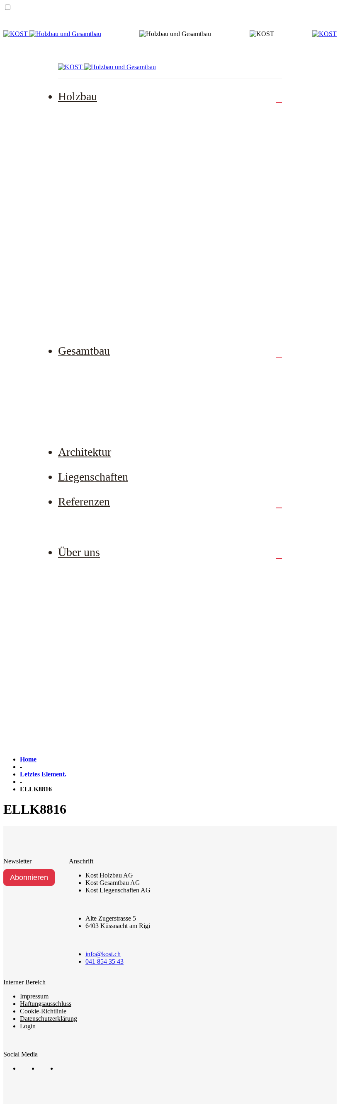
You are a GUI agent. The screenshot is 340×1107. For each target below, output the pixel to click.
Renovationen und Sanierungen (122, 167)
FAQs (83, 294)
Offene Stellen (96, 597)
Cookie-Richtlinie (43, 1011)
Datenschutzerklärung (48, 1018)
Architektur (84, 451)
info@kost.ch (103, 953)
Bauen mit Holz (98, 269)
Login (28, 1026)
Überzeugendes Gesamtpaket (118, 421)
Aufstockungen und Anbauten (119, 142)
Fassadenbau (94, 193)
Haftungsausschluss (45, 1003)
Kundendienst (95, 243)
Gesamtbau (84, 350)
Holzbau (77, 96)
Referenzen (84, 501)
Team (83, 572)
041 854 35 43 (104, 961)
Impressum (34, 996)
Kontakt (87, 724)
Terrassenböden (98, 218)
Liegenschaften (93, 476)
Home (28, 759)
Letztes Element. (43, 774)
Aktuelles (89, 674)
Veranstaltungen (99, 699)
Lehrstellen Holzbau (105, 623)
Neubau (86, 116)
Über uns (79, 552)
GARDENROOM (101, 320)
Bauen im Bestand (102, 396)
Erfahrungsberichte (103, 521)
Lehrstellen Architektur (109, 648)
